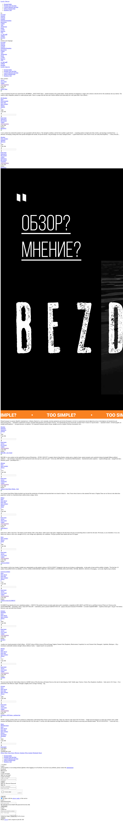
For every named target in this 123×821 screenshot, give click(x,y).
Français (3, 17)
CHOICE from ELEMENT (8, 600)
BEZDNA (3, 128)
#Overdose (3, 734)
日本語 (3, 36)
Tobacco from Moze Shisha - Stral (10, 489)
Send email (4, 806)
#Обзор (3, 431)
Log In (2, 781)
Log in (6, 819)
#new (2, 99)
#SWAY (3, 107)
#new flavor (4, 501)
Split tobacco (4, 528)
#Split (2, 541)
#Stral (2, 507)
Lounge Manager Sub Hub (11, 7)
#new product (4, 104)
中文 (2, 32)
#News (2, 105)
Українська (4, 26)
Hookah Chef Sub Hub (10, 5)
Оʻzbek (3, 29)
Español (3, 19)
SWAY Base (4, 89)
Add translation (5, 84)
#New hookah (4, 101)
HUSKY (3, 639)
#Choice (3, 611)
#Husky (3, 648)
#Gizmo (3, 686)
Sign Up (3, 796)
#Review (3, 141)
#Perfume (3, 736)
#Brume (3, 463)
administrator (70, 767)
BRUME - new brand (6, 452)
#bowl (40, 753)
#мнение (3, 428)
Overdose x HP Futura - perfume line (10, 715)
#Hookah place (5, 725)
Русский (3, 14)
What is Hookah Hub (9, 8)
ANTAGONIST (5, 563)
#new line (3, 102)
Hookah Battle (8, 4)
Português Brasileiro (6, 20)
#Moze (2, 498)
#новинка (3, 430)
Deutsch (3, 16)
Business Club (8, 10)
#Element (3, 612)
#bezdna (3, 137)
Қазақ (2, 28)
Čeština (3, 23)
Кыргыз (3, 31)
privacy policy (16, 798)
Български (4, 22)
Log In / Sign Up (5, 67)
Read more (3, 118)
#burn (2, 724)
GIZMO (3, 677)
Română (3, 37)
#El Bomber (4, 98)
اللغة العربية (4, 34)
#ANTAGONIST (5, 571)
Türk (2, 25)
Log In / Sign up (5, 1)
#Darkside (35, 753)
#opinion (3, 140)
